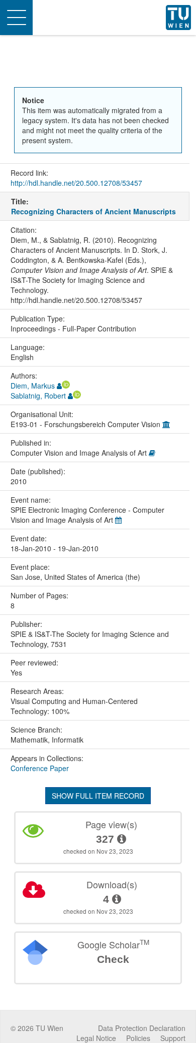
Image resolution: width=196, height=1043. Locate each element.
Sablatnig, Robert (38, 396)
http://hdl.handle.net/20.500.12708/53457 (76, 183)
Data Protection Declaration (141, 1028)
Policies (138, 1038)
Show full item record (98, 796)
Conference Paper (40, 768)
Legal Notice (96, 1038)
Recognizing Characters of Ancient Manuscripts (93, 211)
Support (172, 1038)
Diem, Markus (33, 386)
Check (113, 959)
